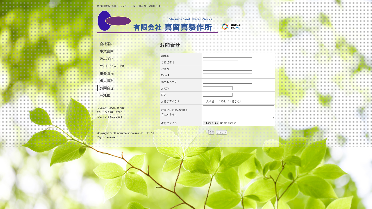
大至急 (210, 101)
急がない (237, 101)
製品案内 (107, 59)
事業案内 (107, 51)
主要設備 (107, 73)
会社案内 (107, 44)
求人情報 (107, 81)
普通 (223, 101)
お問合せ (107, 88)
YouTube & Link (112, 66)
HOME (105, 95)
